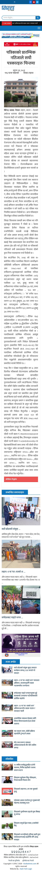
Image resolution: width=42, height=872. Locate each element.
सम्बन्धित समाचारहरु (15, 492)
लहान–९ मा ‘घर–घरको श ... (13, 571)
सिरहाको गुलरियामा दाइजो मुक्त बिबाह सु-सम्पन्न (27, 813)
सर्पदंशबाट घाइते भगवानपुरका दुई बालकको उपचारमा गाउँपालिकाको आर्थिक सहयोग (25, 695)
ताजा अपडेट (11, 662)
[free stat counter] (21, 851)
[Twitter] (37, 2)
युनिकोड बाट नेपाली (28, 860)
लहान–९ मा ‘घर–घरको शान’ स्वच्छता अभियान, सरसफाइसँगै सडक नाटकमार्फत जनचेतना (26, 683)
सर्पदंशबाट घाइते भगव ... (12, 617)
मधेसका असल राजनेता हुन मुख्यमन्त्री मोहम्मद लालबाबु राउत (27, 802)
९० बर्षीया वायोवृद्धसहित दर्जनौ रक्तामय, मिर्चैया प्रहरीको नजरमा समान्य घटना (24, 767)
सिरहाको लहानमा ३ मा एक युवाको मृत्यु (26, 790)
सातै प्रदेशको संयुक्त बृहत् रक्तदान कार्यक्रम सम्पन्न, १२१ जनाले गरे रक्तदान (25, 670)
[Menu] (39, 28)
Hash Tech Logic (26, 868)
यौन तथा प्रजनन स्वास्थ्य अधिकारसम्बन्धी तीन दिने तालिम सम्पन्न (25, 745)
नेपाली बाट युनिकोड (14, 860)
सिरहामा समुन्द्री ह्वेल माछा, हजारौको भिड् (26, 824)
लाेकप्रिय (9, 759)
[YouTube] (33, 2)
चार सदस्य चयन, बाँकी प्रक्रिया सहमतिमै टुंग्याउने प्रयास (24, 732)
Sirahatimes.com (29, 863)
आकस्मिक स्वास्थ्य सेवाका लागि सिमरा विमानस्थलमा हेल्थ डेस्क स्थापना (25, 721)
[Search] (38, 17)
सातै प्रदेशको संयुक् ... (11, 529)
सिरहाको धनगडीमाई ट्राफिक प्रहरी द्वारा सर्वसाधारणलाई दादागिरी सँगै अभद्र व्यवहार (27, 837)
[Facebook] (30, 2)
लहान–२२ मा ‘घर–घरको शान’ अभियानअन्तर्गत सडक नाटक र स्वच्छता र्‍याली (24, 708)
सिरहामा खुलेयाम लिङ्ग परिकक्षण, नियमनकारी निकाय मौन (25, 779)
